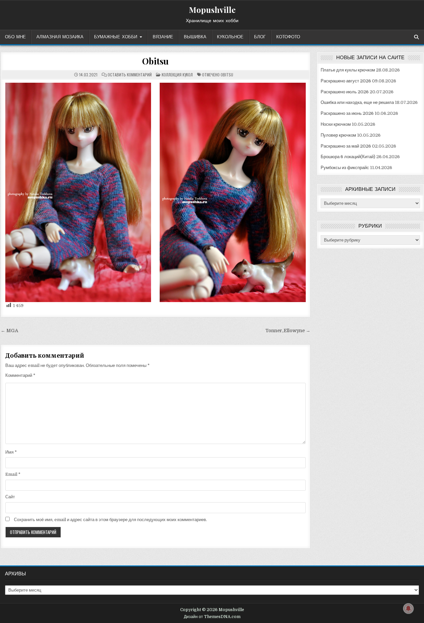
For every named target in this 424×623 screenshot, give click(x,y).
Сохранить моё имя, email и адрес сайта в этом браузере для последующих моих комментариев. (110, 519)
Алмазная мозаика (59, 37)
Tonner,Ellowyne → (287, 330)
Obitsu (155, 61)
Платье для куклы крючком (348, 69)
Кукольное (230, 37)
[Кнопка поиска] (416, 37)
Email (13, 474)
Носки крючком (336, 124)
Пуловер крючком (338, 135)
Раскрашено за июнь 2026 (347, 113)
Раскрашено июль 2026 (345, 91)
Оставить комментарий (130, 75)
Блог (260, 37)
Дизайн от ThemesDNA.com (212, 616)
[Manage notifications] (408, 608)
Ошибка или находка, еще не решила (357, 102)
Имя (11, 452)
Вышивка (195, 37)
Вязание (163, 37)
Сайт (10, 496)
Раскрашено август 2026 (346, 80)
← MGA (9, 330)
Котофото (288, 37)
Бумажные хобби (115, 37)
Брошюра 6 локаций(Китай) (348, 156)
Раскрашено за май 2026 (346, 146)
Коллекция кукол (177, 74)
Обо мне (15, 37)
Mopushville (212, 9)
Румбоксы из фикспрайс (345, 167)
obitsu (227, 74)
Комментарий (20, 375)
